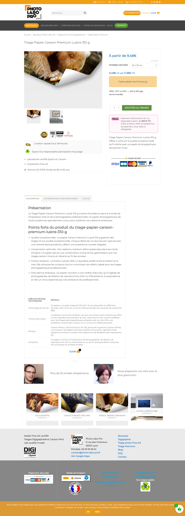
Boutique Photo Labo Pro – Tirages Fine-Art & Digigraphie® (59, 35)
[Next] (163, 410)
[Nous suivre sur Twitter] (157, 2)
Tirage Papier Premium (97, 35)
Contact (122, 456)
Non (97, 512)
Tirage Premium (126, 446)
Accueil (27, 35)
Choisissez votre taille (118, 65)
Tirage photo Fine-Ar (129, 442)
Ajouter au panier (137, 107)
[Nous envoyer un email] (159, 2)
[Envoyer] (85, 13)
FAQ (120, 453)
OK (88, 512)
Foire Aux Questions (94, 25)
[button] (132, 13)
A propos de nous (70, 25)
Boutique (123, 436)
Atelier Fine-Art (49, 25)
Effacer (154, 61)
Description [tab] (32, 199)
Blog (147, 2)
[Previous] (26, 410)
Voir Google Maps (80, 456)
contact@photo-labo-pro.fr (85, 452)
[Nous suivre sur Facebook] (152, 2)
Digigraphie (124, 439)
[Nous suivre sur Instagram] (154, 2)
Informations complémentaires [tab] (61, 199)
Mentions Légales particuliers (110, 482)
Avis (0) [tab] (86, 199)
